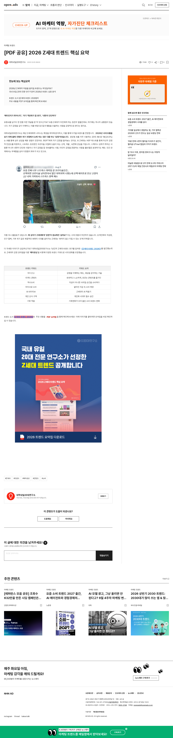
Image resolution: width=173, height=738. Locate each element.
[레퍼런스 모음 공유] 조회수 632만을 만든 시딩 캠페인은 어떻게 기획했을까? (21, 596)
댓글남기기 (104, 555)
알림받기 (103, 496)
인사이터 (69, 5)
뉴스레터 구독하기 (142, 678)
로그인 (150, 5)
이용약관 (88, 712)
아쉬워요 (68, 519)
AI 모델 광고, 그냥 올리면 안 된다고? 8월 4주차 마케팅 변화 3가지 (107, 596)
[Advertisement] (147, 217)
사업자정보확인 (113, 702)
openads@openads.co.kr (143, 705)
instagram (8, 716)
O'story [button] (94, 5)
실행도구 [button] (81, 5)
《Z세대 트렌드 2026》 (23, 317)
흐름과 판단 (56, 5)
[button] (166, 578)
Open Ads (11, 4)
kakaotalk (26, 716)
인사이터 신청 (162, 5)
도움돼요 (47, 519)
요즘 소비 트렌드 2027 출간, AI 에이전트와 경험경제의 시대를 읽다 (64, 596)
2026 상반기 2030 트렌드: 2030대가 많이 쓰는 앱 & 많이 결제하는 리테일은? (149, 596)
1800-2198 (122, 705)
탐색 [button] (27, 5)
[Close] (126, 729)
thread (17, 716)
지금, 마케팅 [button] (40, 5)
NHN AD (9, 693)
